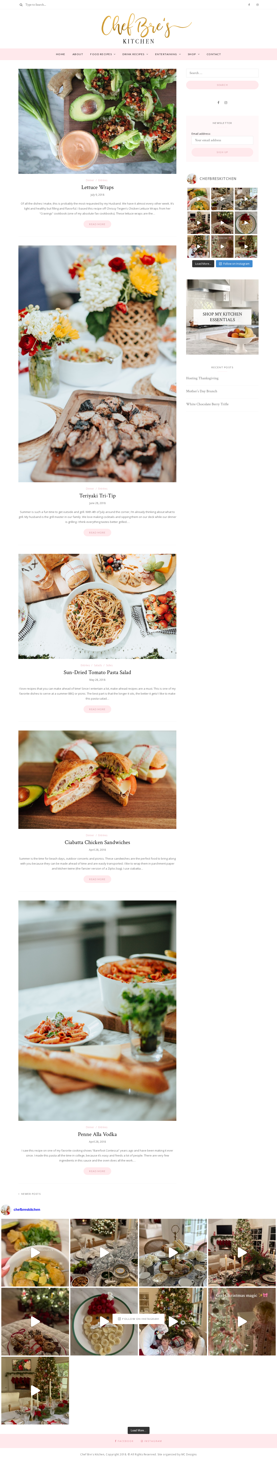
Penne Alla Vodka (97, 1134)
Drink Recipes (133, 54)
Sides (109, 665)
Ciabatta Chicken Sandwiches (97, 842)
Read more (97, 224)
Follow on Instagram (236, 264)
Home (60, 54)
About (77, 54)
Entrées (102, 180)
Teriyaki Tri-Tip (97, 495)
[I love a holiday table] (198, 222)
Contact (214, 54)
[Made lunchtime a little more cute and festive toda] (246, 199)
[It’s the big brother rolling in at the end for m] (222, 246)
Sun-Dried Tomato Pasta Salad (97, 672)
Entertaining (166, 54)
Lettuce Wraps (97, 187)
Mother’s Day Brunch (201, 391)
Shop (192, 54)
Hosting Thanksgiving (202, 378)
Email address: (201, 134)
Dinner (90, 180)
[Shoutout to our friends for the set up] (198, 246)
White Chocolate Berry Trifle (207, 404)
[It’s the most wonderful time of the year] (246, 246)
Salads (98, 665)
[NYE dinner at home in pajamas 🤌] (222, 199)
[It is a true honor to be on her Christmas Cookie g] (222, 222)
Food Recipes (101, 54)
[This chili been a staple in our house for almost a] (198, 199)
